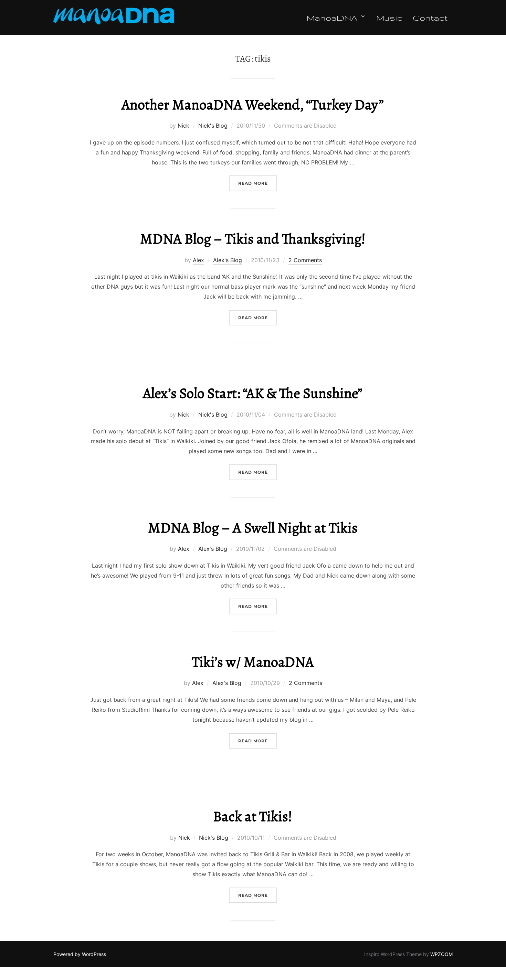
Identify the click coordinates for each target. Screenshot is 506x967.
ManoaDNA (332, 17)
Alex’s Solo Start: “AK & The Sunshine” (252, 393)
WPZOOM (441, 954)
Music (389, 17)
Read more (257, 183)
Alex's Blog (227, 260)
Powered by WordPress (79, 954)
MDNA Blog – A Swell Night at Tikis (253, 527)
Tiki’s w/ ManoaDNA (253, 661)
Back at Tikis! (252, 816)
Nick (183, 125)
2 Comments (305, 260)
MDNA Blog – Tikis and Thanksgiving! (253, 238)
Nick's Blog (213, 125)
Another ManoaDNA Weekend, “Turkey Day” (253, 104)
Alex (198, 260)
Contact (430, 17)
